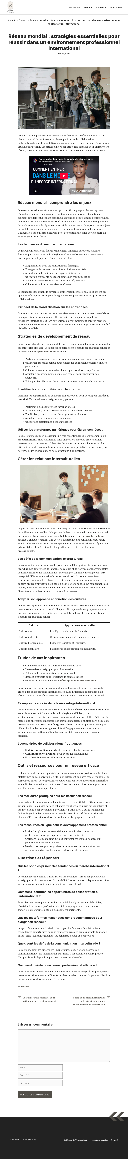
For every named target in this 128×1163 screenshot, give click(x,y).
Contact (114, 1140)
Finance (88, 7)
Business (101, 7)
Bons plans (116, 7)
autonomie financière (95, 780)
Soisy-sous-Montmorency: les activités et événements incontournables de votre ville (89, 1001)
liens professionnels (44, 351)
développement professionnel (78, 680)
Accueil (11, 20)
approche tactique (93, 536)
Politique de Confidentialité (76, 1140)
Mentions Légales (100, 1140)
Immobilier (74, 7)
